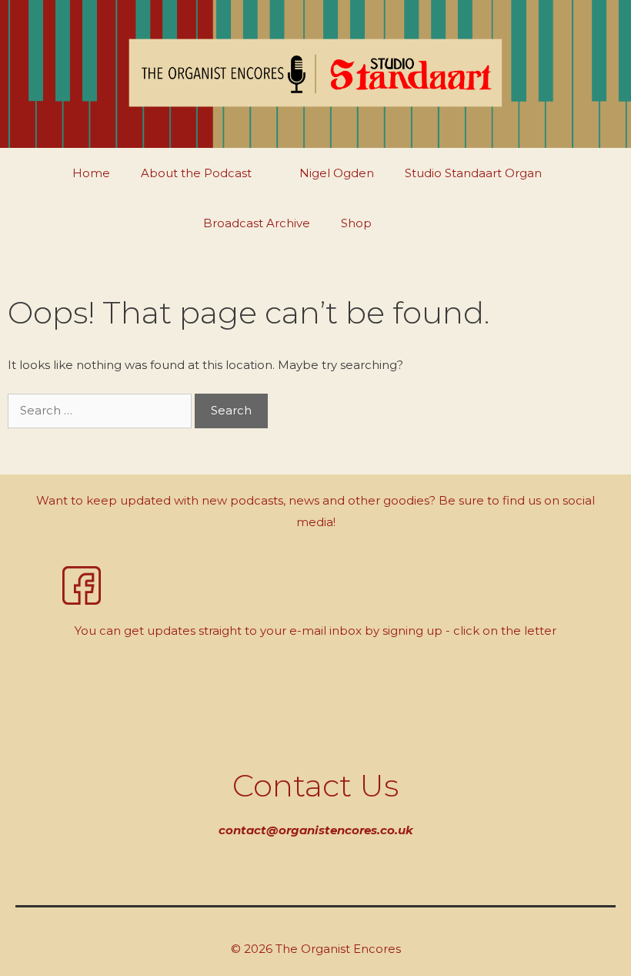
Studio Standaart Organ (473, 173)
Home (91, 173)
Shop (356, 223)
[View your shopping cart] (424, 223)
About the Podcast (196, 173)
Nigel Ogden (336, 173)
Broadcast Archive (256, 223)
